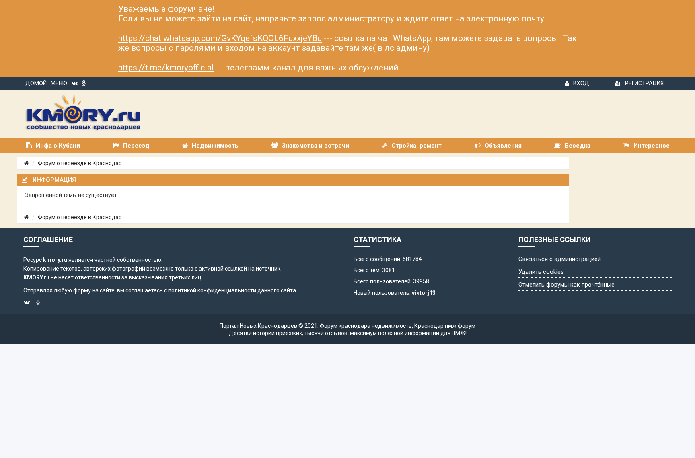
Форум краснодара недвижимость (366, 325)
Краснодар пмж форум (444, 325)
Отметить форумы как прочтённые (566, 284)
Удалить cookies (541, 271)
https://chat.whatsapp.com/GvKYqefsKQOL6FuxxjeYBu (220, 38)
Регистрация (644, 83)
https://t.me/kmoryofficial (166, 67)
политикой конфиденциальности (212, 290)
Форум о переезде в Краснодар (80, 163)
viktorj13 (424, 293)
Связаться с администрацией (559, 259)
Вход (581, 83)
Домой (36, 83)
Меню (59, 83)
